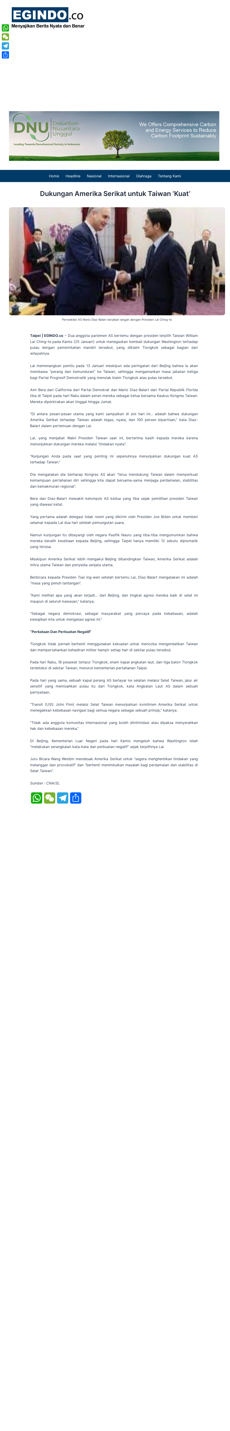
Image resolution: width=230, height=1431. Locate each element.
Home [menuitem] (54, 176)
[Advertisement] (115, 68)
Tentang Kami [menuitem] (169, 176)
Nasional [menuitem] (94, 176)
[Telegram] (5, 45)
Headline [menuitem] (73, 176)
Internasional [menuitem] (119, 176)
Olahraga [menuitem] (143, 176)
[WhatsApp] (5, 27)
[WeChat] (5, 36)
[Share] (5, 54)
